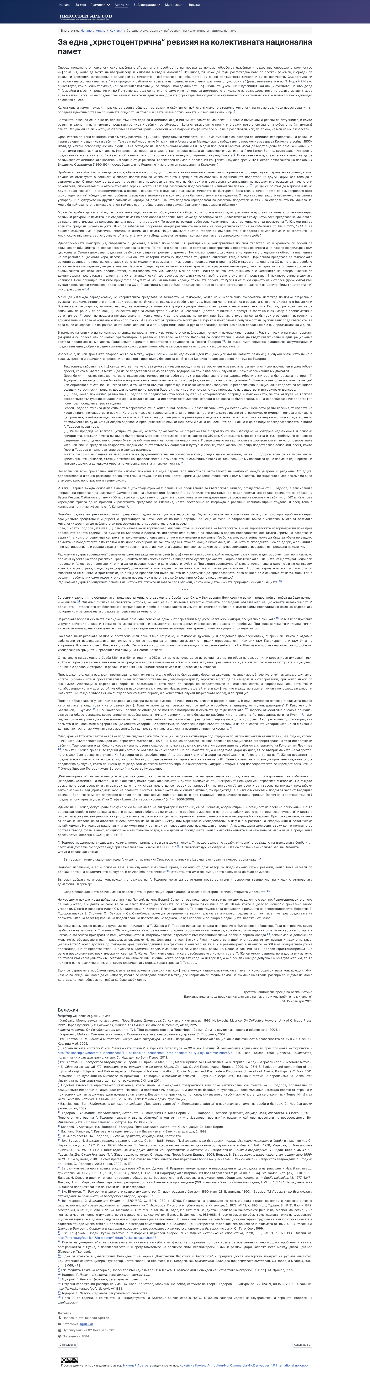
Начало (65, 5)
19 (231, 727)
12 (126, 505)
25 (268, 890)
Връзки (194, 5)
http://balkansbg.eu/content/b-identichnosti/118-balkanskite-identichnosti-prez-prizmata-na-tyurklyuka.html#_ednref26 (145, 1053)
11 (182, 462)
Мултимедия (174, 5)
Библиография (145, 5)
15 (277, 618)
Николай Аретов (136, 1365)
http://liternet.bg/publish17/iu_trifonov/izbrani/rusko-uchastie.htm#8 (107, 1238)
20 (59, 749)
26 (268, 934)
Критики (86, 1324)
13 (280, 581)
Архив (119, 5)
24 (168, 870)
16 (94, 709)
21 (116, 753)
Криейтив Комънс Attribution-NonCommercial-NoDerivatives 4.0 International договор (244, 1365)
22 (178, 846)
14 (78, 601)
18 (301, 713)
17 (246, 709)
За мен (80, 5)
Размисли (98, 5)
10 (223, 340)
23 (259, 858)
